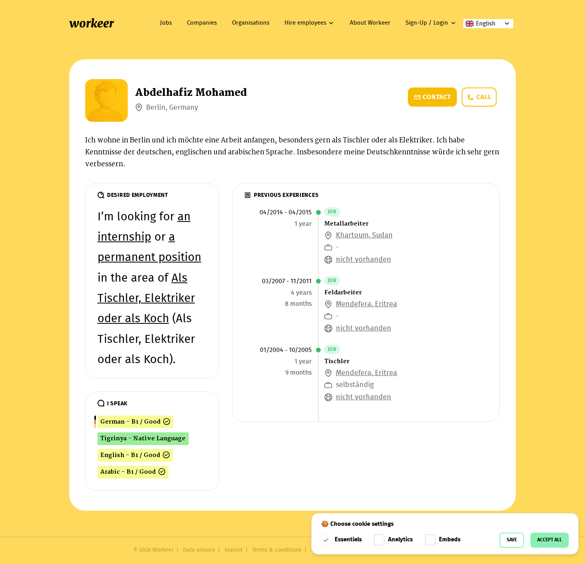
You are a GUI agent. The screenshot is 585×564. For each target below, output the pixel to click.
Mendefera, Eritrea (366, 304)
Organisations (250, 23)
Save (512, 540)
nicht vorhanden (363, 260)
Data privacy (199, 550)
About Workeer (370, 23)
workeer (91, 23)
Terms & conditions (277, 550)
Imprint (233, 550)
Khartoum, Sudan (364, 235)
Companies (202, 23)
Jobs (166, 23)
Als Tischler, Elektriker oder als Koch (146, 299)
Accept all (549, 540)
